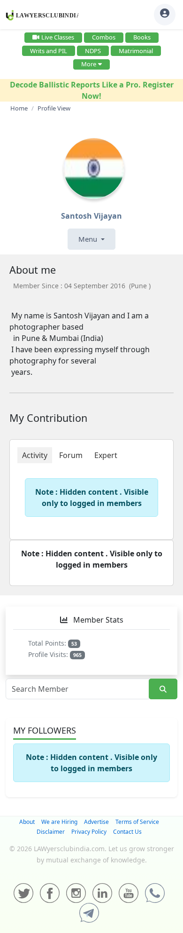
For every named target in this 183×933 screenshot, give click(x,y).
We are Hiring (59, 822)
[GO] (163, 689)
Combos (103, 37)
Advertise (96, 822)
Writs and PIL (48, 51)
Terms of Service (137, 822)
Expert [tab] (105, 455)
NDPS (93, 51)
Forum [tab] (71, 455)
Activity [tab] (34, 455)
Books (142, 37)
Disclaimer (51, 832)
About (27, 822)
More (88, 64)
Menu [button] (88, 239)
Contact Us (127, 832)
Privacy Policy (89, 832)
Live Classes (57, 37)
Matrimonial (136, 51)
